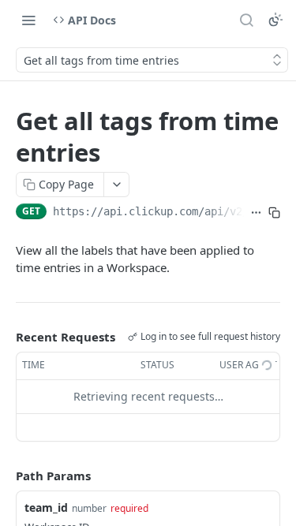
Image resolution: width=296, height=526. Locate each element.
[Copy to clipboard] (274, 212)
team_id (46, 507)
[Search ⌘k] (246, 19)
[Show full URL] (256, 212)
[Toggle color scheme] (275, 19)
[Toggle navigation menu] (28, 19)
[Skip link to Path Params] (4, 475)
